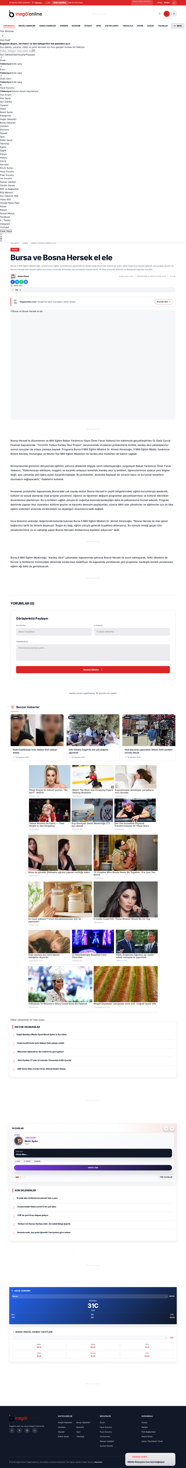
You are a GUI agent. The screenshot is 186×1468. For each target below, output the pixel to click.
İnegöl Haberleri (27, 26)
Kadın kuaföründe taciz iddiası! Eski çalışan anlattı (40, 1043)
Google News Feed (9, 202)
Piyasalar (30, 54)
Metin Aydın (31, 1141)
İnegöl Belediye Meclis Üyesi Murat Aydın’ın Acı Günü (41, 1034)
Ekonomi (76, 26)
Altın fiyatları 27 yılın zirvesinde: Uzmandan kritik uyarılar (44, 1060)
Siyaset (88, 26)
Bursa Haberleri (47, 26)
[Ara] (160, 14)
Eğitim (140, 26)
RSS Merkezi (6, 192)
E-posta (98, 625)
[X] (93, 236)
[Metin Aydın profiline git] (18, 1140)
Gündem (64, 26)
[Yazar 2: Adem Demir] (14, 1177)
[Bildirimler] (167, 14)
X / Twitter (5, 220)
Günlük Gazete (7, 185)
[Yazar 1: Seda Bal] (12, 1177)
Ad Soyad (21, 625)
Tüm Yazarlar (166, 1177)
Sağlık (150, 26)
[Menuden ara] (33, 50)
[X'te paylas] (17, 282)
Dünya (3, 154)
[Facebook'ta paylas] (12, 282)
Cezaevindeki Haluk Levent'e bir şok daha (36, 1206)
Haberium (98, 1462)
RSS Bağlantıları (149, 1432)
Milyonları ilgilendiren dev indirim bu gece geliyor (40, 1051)
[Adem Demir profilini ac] (13, 276)
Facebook (5, 217)
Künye (160, 3)
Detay (172, 1296)
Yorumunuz (22, 642)
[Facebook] (93, 234)
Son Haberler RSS (9, 196)
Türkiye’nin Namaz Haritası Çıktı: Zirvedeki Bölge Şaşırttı (44, 1224)
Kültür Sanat (112, 26)
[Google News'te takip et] (26, 282)
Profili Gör (93, 1168)
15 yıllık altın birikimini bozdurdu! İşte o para (37, 1198)
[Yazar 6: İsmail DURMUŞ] (24, 1177)
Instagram (5, 223)
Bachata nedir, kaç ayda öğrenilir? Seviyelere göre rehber (44, 1232)
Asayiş (3, 157)
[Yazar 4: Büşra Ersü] (20, 1177)
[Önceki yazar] (166, 1128)
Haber (25, 243)
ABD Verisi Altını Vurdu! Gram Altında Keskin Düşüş (41, 1069)
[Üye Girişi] (174, 14)
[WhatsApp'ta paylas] (21, 282)
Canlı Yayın (6, 231)
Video (14, 54)
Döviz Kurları (6, 168)
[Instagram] (93, 239)
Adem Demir (23, 276)
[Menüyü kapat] (2, 35)
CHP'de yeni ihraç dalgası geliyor (32, 1215)
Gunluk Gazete (106, 1446)
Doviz (102, 1422)
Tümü (171, 1337)
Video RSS (5, 199)
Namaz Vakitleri (8, 182)
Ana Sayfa (5, 98)
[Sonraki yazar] (172, 1128)
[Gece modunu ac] (174, 2)
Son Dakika (9, 26)
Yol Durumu (6, 178)
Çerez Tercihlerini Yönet (152, 1441)
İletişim (167, 3)
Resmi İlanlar (6, 112)
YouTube (4, 227)
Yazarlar (163, 26)
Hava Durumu (7, 171)
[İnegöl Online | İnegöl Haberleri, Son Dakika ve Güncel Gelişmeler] (25, 13)
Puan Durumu (7, 175)
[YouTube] (93, 241)
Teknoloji (128, 26)
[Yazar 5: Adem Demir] (22, 1177)
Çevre (3, 161)
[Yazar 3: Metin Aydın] (17, 1177)
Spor (98, 26)
